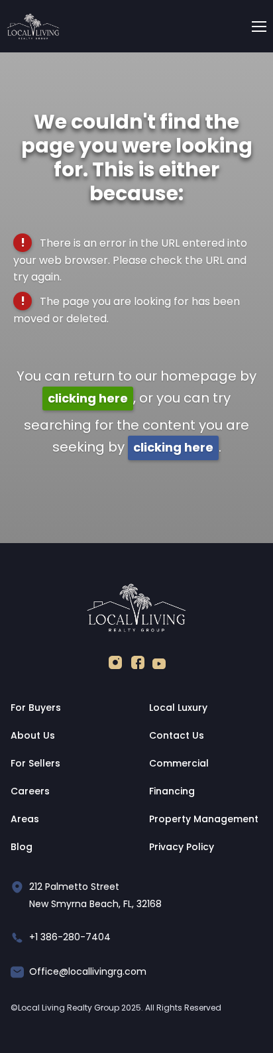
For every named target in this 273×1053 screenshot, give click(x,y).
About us (33, 735)
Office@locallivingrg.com (87, 971)
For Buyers (36, 707)
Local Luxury (178, 707)
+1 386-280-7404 (70, 937)
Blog (21, 846)
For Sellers (35, 763)
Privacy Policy (181, 846)
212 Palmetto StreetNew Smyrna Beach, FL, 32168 (95, 895)
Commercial (179, 763)
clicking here (88, 398)
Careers (30, 791)
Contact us (176, 735)
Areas (25, 819)
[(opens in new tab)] (115, 665)
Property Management (203, 819)
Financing (172, 791)
